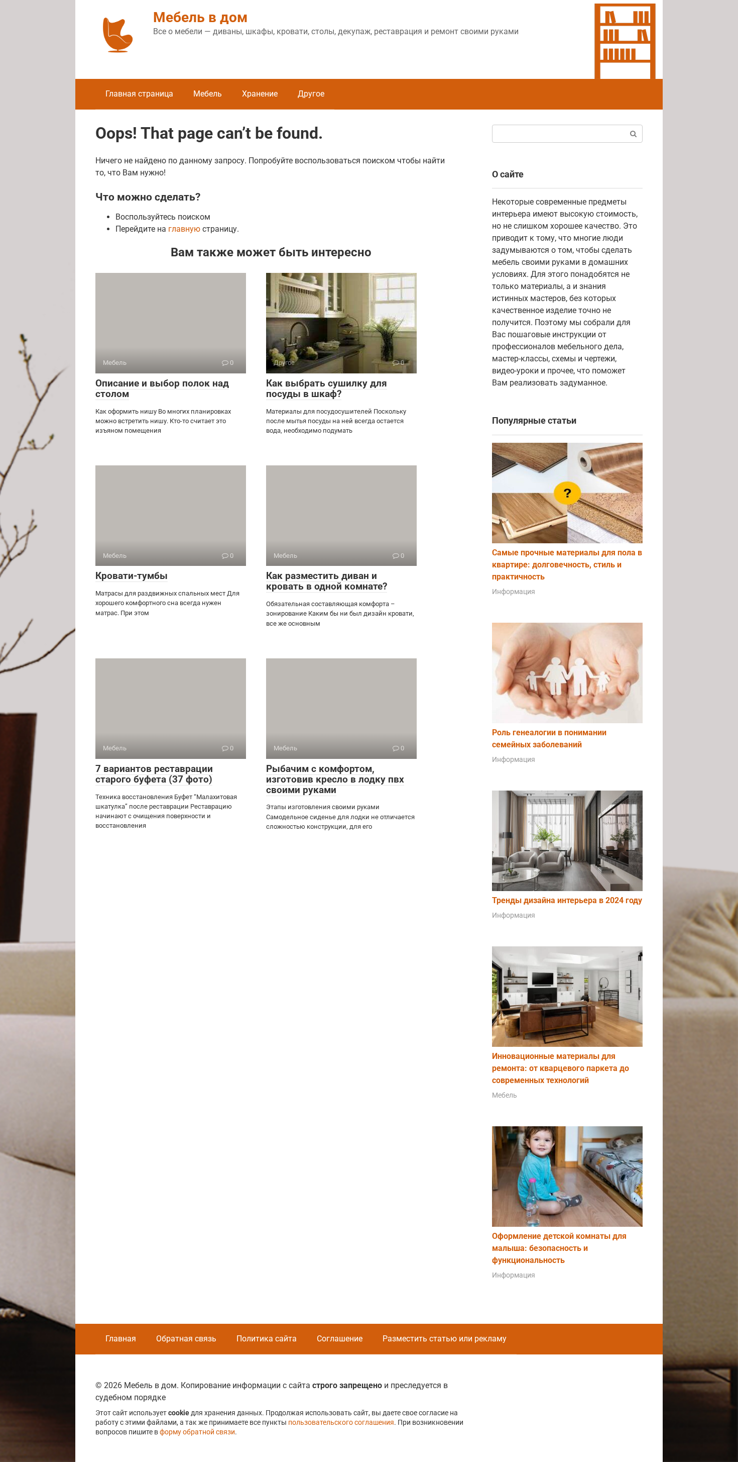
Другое (311, 94)
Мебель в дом (200, 17)
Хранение (260, 94)
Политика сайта (266, 1338)
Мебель (207, 94)
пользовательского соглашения (341, 1422)
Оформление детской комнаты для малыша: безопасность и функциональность (559, 1248)
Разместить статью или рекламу (445, 1338)
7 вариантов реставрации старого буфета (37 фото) (154, 774)
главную (184, 229)
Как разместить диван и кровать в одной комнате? (326, 581)
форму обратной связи (197, 1432)
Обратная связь (186, 1338)
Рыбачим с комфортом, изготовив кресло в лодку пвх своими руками (335, 779)
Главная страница (139, 94)
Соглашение (339, 1338)
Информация (513, 592)
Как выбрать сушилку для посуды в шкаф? (326, 388)
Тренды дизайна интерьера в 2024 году (567, 900)
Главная (120, 1338)
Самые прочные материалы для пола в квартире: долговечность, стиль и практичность (567, 564)
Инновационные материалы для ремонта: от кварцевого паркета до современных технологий (560, 1068)
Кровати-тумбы (131, 575)
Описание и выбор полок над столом (162, 388)
